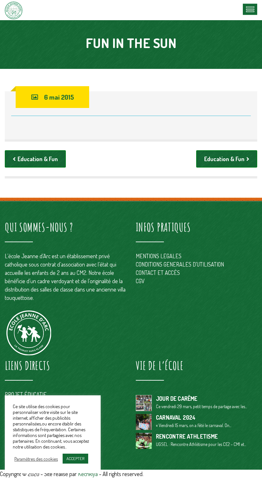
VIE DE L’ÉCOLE (159, 365)
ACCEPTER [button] (75, 458)
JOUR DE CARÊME (176, 398)
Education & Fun (38, 158)
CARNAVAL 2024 (176, 417)
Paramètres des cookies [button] (36, 459)
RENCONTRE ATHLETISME (187, 436)
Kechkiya (88, 473)
